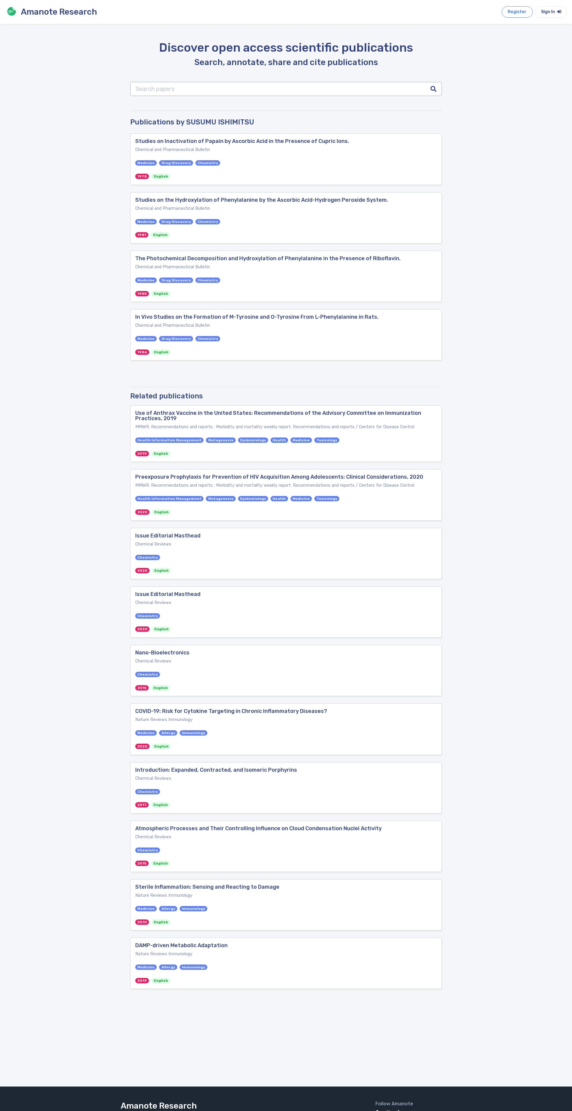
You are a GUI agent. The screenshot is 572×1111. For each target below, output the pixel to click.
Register (517, 11)
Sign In (548, 11)
